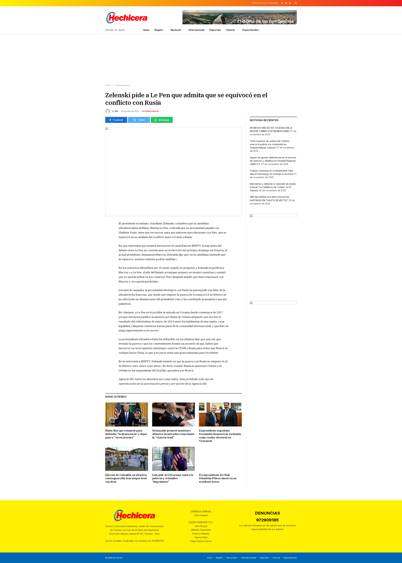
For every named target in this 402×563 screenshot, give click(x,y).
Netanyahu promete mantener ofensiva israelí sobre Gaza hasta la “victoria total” (173, 434)
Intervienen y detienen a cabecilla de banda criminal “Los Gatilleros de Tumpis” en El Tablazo (273, 187)
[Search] (295, 3)
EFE (116, 111)
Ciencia (230, 29)
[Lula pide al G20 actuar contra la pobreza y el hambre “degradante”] (173, 459)
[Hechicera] (127, 17)
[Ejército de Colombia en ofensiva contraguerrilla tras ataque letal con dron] (126, 459)
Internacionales (150, 111)
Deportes (215, 29)
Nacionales (231, 557)
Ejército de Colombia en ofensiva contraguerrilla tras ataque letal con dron (126, 478)
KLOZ (120, 557)
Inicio (146, 29)
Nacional (176, 29)
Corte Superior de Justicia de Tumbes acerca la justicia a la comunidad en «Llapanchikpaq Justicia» (269, 144)
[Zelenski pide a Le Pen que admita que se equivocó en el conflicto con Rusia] (173, 171)
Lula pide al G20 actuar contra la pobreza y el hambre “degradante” (172, 478)
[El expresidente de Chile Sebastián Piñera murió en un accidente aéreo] (220, 459)
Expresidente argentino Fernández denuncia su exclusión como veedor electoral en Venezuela (220, 435)
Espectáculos (250, 29)
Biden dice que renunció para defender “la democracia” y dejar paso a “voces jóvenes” (126, 434)
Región (159, 29)
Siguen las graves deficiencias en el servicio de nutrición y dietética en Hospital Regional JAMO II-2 (273, 160)
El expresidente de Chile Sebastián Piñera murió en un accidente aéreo (217, 478)
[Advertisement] (201, 59)
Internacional (196, 29)
